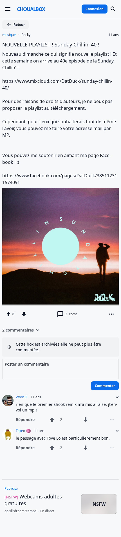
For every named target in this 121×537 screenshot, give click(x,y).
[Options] (111, 314)
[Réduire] (115, 397)
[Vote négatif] (24, 314)
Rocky (25, 35)
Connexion (95, 8)
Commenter (105, 385)
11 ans (113, 35)
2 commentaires (18, 330)
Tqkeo (20, 431)
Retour (19, 24)
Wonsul (21, 397)
